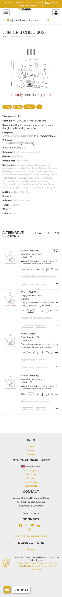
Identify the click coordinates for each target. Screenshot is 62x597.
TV (53, 187)
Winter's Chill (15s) (29, 334)
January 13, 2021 (21, 200)
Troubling (46, 187)
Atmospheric (9, 168)
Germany (31, 474)
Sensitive (26, 184)
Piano (19, 160)
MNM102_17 (26, 299)
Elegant (13, 174)
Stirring (43, 184)
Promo (17, 184)
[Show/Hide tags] (56, 232)
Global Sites (31, 485)
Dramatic (39, 171)
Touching (36, 187)
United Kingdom (31, 470)
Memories (46, 177)
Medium (14, 204)
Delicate (42, 168)
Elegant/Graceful (19, 191)
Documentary (18, 171)
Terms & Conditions (39, 563)
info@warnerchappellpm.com (31, 535)
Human (20, 177)
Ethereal (40, 174)
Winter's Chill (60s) (29, 292)
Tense (51, 184)
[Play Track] (10, 257)
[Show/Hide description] (38, 232)
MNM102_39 (26, 340)
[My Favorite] (52, 270)
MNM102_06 (26, 257)
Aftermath (32, 165)
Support (31, 450)
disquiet (6, 171)
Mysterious (18, 181)
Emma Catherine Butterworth (17, 135)
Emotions (22, 174)
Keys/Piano (17, 156)
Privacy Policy (23, 563)
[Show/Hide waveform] (47, 232)
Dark (34, 168)
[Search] (48, 20)
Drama (30, 171)
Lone (27, 177)
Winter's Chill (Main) (30, 250)
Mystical (29, 181)
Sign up (31, 549)
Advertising (20, 165)
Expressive (51, 174)
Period (37, 181)
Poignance (7, 184)
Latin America (31, 481)
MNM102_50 (26, 382)
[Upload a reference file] (55, 20)
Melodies (36, 177)
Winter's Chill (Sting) (30, 375)
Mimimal (6, 181)
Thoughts (16, 187)
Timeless (26, 187)
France (31, 478)
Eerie (5, 174)
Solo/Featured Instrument (26, 152)
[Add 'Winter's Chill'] (38, 270)
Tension (6, 187)
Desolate (52, 168)
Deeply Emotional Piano (23, 36)
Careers (31, 454)
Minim (5, 143)
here (47, 2)
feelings (12, 177)
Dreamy (49, 171)
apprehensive (45, 165)
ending (31, 174)
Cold (29, 168)
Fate (4, 177)
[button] (42, 5)
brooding (21, 168)
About (31, 446)
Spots (35, 184)
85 (10, 209)
